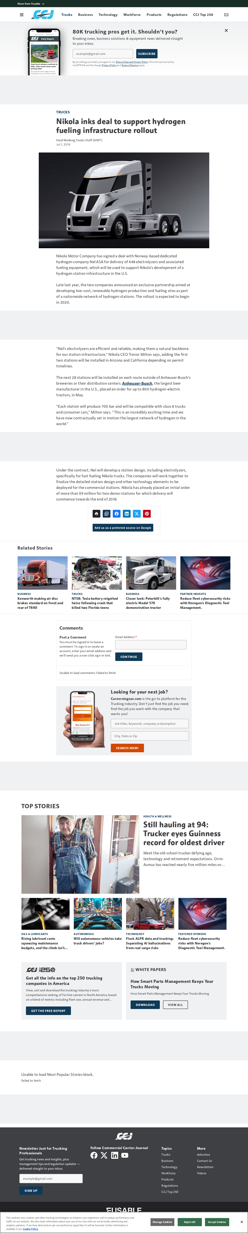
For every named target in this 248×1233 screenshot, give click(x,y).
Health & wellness (157, 816)
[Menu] (21, 14)
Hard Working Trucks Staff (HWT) (79, 140)
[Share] (117, 514)
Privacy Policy (109, 65)
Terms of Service (130, 65)
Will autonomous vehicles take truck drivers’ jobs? (98, 941)
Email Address (126, 636)
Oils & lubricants (34, 934)
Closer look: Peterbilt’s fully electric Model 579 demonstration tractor (148, 603)
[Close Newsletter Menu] (226, 30)
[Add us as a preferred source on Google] (106, 514)
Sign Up (31, 1191)
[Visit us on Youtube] (124, 1155)
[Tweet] (137, 514)
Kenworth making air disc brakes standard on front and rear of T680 (40, 603)
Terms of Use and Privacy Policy (132, 61)
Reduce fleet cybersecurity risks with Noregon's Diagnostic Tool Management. (205, 603)
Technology (135, 934)
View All (175, 1005)
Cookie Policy (30, 1228)
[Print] (96, 514)
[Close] (242, 1222)
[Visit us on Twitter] (104, 1155)
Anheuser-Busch (137, 383)
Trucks (63, 112)
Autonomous (84, 934)
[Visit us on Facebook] (93, 1155)
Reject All (189, 1222)
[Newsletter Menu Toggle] (226, 14)
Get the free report (48, 1011)
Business (24, 593)
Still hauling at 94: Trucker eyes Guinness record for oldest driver (183, 833)
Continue (129, 657)
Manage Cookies (162, 1222)
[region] (124, 1222)
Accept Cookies (217, 1222)
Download (145, 1005)
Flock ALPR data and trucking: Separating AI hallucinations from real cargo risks (150, 943)
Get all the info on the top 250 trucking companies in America (64, 980)
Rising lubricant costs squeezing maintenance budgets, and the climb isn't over (43, 943)
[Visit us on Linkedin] (114, 1155)
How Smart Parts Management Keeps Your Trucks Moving (172, 984)
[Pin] (147, 514)
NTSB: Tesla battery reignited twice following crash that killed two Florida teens (95, 603)
